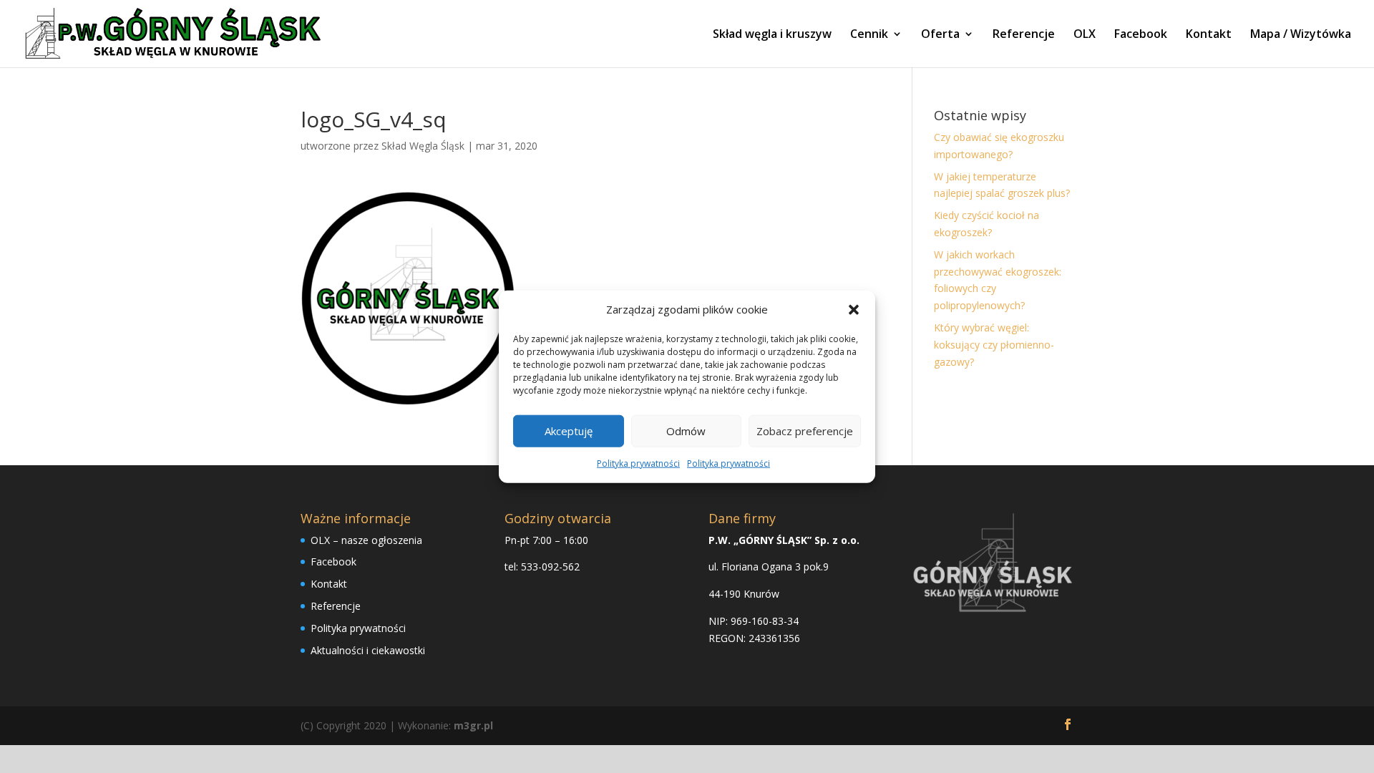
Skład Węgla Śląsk (422, 145)
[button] (854, 310)
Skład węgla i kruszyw (772, 35)
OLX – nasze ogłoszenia (366, 540)
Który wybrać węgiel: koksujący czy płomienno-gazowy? (994, 345)
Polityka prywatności (638, 463)
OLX (1084, 35)
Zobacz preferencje (804, 431)
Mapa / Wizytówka (1300, 35)
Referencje (1024, 35)
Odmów (686, 431)
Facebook (1140, 35)
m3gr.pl (473, 725)
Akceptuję (569, 431)
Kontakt (1209, 35)
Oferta (940, 35)
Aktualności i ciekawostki (368, 650)
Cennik (869, 35)
